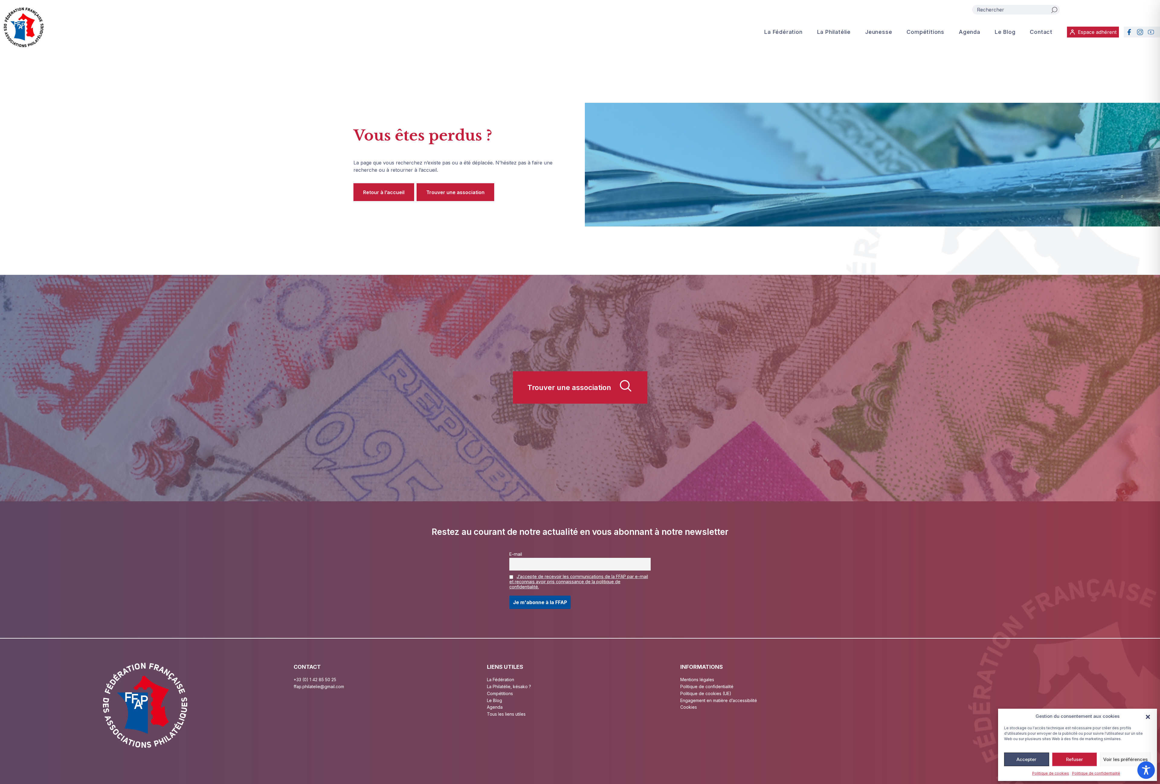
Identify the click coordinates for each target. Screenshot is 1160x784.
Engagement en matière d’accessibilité (718, 700)
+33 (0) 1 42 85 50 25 (315, 679)
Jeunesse (878, 32)
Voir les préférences (1125, 759)
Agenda (969, 32)
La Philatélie (834, 32)
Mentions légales (697, 679)
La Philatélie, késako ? (509, 686)
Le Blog (1005, 32)
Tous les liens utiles (506, 714)
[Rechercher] (1054, 9)
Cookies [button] (688, 707)
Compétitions (925, 32)
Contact (1041, 32)
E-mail (515, 554)
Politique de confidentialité (1096, 773)
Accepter (1026, 759)
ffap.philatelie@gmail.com (319, 686)
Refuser (1074, 759)
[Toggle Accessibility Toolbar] (1146, 770)
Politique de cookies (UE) (705, 693)
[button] (1148, 716)
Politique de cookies (1050, 773)
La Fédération (783, 32)
